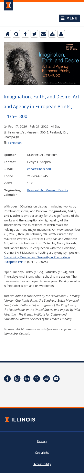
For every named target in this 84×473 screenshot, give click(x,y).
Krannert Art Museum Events (47, 190)
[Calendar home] (7, 34)
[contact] (61, 34)
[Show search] (16, 34)
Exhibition (15, 143)
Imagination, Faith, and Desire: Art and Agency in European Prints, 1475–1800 (41, 106)
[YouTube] (56, 378)
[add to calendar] (52, 34)
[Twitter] (34, 34)
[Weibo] (46, 378)
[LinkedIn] (26, 378)
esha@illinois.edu (39, 169)
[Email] (43, 34)
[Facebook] (25, 34)
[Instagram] (17, 378)
